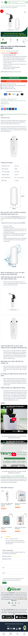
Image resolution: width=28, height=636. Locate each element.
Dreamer (7, 103)
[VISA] (8, 629)
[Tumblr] (15, 603)
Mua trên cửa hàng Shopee (14, 81)
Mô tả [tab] (2, 115)
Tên (3, 567)
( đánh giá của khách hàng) (12, 51)
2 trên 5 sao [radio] (14, 556)
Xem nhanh (7, 501)
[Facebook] (9, 603)
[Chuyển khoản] (20, 629)
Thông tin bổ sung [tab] (5, 117)
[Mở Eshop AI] (24, 627)
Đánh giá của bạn (7, 556)
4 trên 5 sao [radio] (16, 556)
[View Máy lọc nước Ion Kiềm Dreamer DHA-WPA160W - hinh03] (17, 41)
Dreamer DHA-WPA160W (7, 100)
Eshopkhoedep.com (17, 626)
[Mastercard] (11, 629)
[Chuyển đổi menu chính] (2, 2)
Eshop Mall (12, 626)
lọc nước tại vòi (15, 100)
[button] (25, 12)
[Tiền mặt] (17, 629)
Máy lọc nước (14, 99)
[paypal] (14, 629)
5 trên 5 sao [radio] (18, 556)
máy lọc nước (20, 100)
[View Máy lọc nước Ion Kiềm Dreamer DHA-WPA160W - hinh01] (4, 41)
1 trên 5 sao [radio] (12, 556)
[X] (19, 603)
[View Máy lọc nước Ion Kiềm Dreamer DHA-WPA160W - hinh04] (24, 41)
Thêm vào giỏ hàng (14, 77)
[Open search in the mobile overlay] (17, 2)
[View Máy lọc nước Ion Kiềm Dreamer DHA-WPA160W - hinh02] (11, 41)
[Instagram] (12, 603)
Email (3, 573)
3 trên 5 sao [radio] (15, 556)
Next (27, 41)
